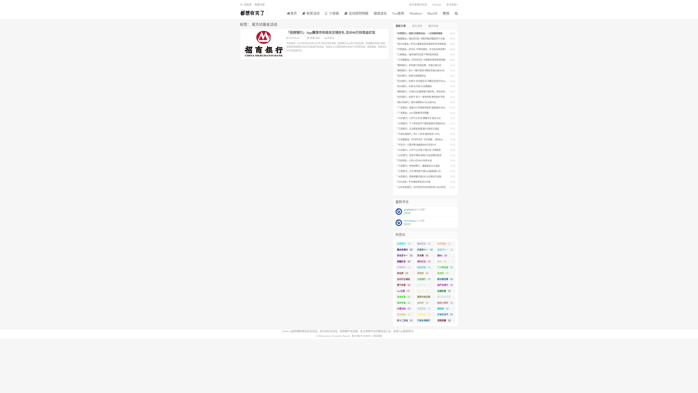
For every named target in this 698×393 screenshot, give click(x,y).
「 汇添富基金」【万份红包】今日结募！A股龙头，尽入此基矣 (426, 139)
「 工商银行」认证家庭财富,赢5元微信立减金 (417, 129)
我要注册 (259, 4)
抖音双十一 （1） (425, 250)
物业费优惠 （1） (445, 279)
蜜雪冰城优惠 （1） (423, 298)
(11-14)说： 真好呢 (415, 222)
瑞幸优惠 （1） (404, 303)
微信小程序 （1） (445, 303)
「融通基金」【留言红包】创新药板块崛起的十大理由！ (422, 38)
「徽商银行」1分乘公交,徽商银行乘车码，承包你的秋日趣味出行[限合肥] (431, 91)
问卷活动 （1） (424, 314)
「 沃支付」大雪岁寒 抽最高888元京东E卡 (416, 145)
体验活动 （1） (424, 267)
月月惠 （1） (423, 255)
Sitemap (436, 4)
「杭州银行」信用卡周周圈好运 (411, 76)
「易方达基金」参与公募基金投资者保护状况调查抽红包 (423, 44)
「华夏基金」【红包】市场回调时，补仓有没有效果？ (421, 49)
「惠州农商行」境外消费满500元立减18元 (416, 102)
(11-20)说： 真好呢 (415, 211)
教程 (446, 13)
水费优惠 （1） (424, 285)
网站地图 (377, 336)
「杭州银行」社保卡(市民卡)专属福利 (414, 86)
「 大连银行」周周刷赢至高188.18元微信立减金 (418, 176)
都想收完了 (252, 13)
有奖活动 (313, 13)
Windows (416, 13)
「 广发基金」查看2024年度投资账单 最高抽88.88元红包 (423, 107)
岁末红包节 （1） (445, 314)
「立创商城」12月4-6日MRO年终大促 (414, 160)
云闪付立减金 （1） (403, 280)
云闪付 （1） (423, 303)
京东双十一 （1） (405, 255)
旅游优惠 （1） (404, 297)
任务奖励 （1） (404, 314)
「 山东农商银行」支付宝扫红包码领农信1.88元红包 (421, 187)
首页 (293, 13)
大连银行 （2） (424, 279)
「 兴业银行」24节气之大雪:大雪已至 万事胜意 (418, 150)
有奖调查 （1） (444, 244)
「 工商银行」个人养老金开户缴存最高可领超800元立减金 (424, 123)
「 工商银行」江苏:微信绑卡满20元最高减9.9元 (418, 171)
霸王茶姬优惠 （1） (443, 298)
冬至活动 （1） (424, 308)
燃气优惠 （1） (404, 285)
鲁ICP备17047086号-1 (362, 336)
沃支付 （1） (423, 273)
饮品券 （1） (403, 273)
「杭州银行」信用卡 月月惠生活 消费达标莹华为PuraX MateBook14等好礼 (431, 81)
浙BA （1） (442, 255)
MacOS (432, 13)
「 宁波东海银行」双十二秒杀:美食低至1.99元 (418, 134)
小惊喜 (333, 13)
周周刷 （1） (443, 273)
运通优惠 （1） (444, 291)
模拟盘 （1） (443, 308)
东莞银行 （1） (404, 244)
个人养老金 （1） (445, 267)
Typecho (346, 336)
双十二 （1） (423, 291)
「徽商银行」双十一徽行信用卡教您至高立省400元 (420, 70)
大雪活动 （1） (404, 308)
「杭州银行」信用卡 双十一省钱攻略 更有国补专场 (420, 97)
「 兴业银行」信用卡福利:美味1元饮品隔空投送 (418, 155)
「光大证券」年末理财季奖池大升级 (413, 182)
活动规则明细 (358, 13)
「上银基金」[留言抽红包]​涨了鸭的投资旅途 (417, 54)
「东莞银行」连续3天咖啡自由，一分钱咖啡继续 (419, 33)
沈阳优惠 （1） (444, 320)
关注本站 (451, 4)
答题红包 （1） (404, 261)
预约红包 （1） (424, 261)
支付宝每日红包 (418, 4)
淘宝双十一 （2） (445, 250)
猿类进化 (380, 13)
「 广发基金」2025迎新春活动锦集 (412, 113)
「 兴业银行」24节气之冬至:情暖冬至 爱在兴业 (418, 118)
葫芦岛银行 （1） (445, 285)
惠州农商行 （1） (405, 250)
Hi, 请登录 (246, 4)
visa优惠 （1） (404, 291)
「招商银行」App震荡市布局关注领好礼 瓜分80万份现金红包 (330, 32)
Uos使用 (398, 13)
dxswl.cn (327, 336)
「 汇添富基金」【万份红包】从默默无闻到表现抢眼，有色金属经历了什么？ (432, 60)
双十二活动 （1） (405, 320)
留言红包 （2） (424, 244)
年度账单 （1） (404, 267)
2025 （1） (442, 261)
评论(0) (330, 38)
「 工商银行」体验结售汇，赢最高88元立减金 (418, 166)
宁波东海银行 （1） (423, 321)
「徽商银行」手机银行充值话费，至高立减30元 (418, 65)
